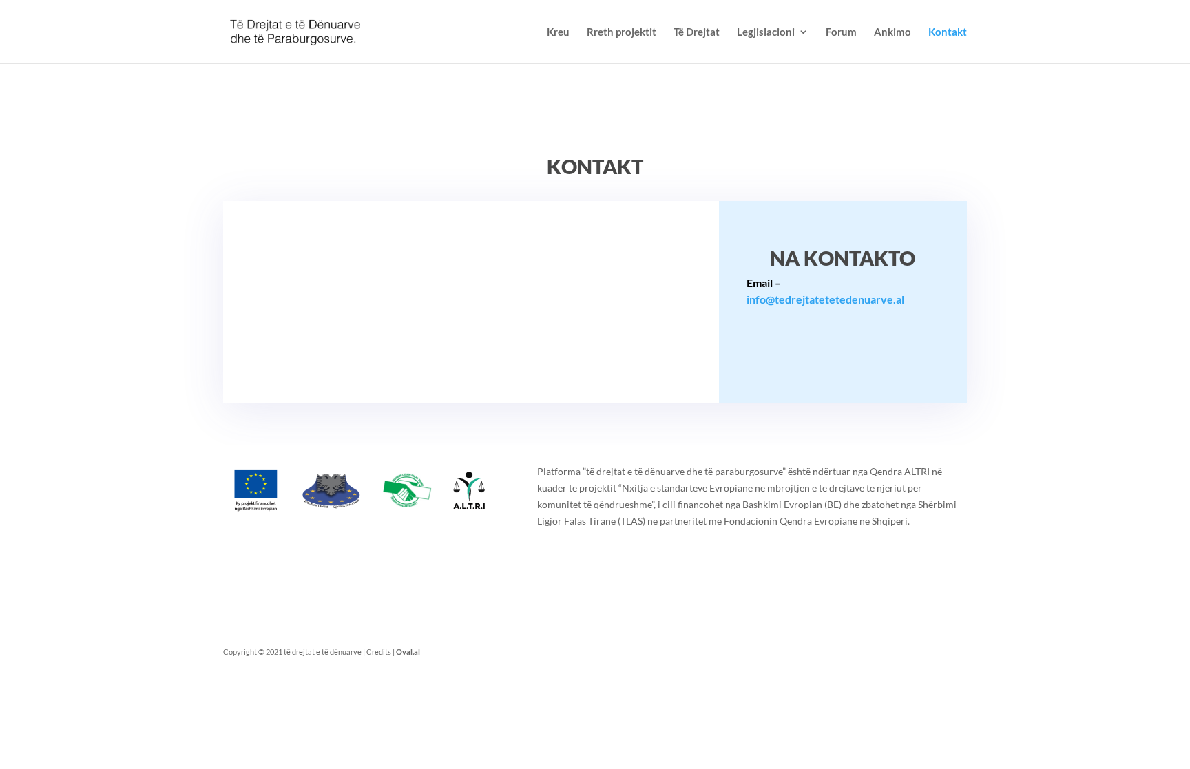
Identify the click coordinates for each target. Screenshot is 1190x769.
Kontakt (947, 32)
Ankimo (892, 32)
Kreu (558, 32)
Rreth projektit (621, 32)
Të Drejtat (697, 32)
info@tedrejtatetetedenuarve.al (825, 299)
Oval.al (408, 651)
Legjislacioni (766, 32)
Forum (841, 32)
